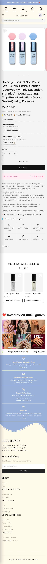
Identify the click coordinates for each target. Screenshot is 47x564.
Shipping (13, 111)
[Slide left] (18, 75)
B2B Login (5, 497)
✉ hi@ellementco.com (10, 540)
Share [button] (6, 246)
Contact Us (6, 512)
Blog (3, 486)
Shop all (5, 483)
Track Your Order (8, 508)
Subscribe (23, 471)
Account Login (7, 494)
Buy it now (23, 168)
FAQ (3, 505)
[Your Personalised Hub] (40, 15)
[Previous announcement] (4, 2)
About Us (5, 520)
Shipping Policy (7, 529)
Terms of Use (7, 523)
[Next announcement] (43, 2)
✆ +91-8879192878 (9, 537)
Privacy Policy (7, 526)
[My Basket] (44, 15)
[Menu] (3, 15)
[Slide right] (28, 75)
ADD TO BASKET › (13, 301)
